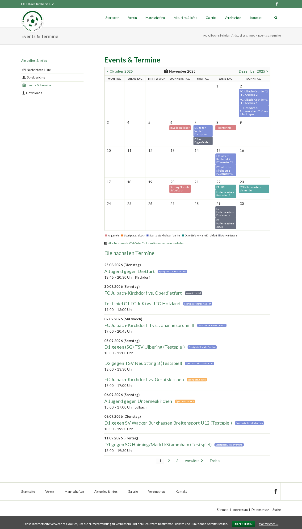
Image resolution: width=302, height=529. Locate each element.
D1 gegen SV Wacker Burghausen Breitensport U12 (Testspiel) (168, 423)
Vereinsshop (233, 18)
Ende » (215, 461)
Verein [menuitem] (49, 491)
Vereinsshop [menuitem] (156, 491)
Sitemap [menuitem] (222, 510)
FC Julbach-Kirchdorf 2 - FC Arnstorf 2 (224, 159)
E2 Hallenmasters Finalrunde (225, 212)
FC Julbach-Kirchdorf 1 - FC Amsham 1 (254, 101)
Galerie (211, 18)
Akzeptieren (243, 523)
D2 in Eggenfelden (202, 141)
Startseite (112, 18)
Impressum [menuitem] (240, 510)
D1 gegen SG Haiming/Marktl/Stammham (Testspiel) (158, 444)
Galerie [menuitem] (133, 491)
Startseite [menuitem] (28, 491)
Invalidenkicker (180, 127)
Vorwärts (192, 461)
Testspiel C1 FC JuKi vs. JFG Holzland (142, 303)
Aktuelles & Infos (185, 18)
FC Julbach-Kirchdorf (217, 35)
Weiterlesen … (268, 524)
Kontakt (255, 18)
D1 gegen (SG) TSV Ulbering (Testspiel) (144, 347)
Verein (132, 18)
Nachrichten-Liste (39, 70)
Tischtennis (223, 127)
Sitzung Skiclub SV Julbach (179, 189)
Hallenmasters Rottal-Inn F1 (225, 194)
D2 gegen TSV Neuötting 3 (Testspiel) (143, 363)
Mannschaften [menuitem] (74, 491)
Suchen (276, 17)
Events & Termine (39, 85)
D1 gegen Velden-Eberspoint (201, 131)
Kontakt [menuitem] (181, 491)
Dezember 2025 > (253, 71)
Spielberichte (36, 77)
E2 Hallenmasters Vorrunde (250, 189)
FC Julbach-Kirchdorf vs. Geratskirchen (144, 379)
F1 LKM (220, 187)
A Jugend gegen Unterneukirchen (138, 401)
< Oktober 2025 (120, 71)
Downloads (34, 93)
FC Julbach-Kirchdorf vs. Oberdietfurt (143, 293)
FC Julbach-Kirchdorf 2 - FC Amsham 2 (254, 93)
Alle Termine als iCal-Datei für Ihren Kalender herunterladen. (146, 243)
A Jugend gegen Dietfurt (129, 271)
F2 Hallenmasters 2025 (225, 223)
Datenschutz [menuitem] (260, 510)
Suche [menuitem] (277, 510)
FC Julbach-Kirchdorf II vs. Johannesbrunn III (149, 325)
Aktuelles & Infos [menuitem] (105, 491)
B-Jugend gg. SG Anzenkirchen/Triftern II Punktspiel (254, 111)
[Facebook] (277, 4)
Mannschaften (155, 18)
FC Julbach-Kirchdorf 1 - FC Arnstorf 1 (224, 170)
